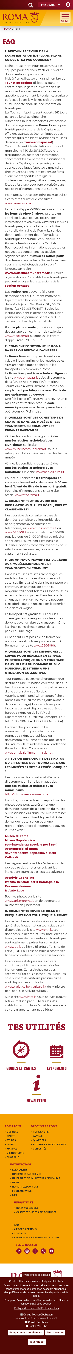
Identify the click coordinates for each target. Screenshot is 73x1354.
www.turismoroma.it (19, 203)
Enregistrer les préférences (25, 1332)
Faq (16, 1225)
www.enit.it (44, 929)
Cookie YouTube (38, 1326)
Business (12, 1131)
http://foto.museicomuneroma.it (28, 794)
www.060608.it (15, 532)
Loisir (10, 1144)
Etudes (11, 1140)
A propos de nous (25, 1229)
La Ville (38, 1136)
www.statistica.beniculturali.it (25, 986)
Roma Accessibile (27, 1208)
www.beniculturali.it (50, 472)
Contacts (20, 1233)
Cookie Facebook (38, 1322)
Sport (11, 1136)
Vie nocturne (15, 1153)
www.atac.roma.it (17, 336)
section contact (17, 285)
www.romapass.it (26, 377)
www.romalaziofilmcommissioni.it (29, 752)
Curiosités (39, 1148)
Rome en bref (41, 1131)
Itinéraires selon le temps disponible (36, 1178)
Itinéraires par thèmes (26, 1174)
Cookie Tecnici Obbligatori (38, 1314)
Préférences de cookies (36, 1274)
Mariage (12, 1148)
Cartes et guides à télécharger (36, 1212)
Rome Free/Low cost (25, 1186)
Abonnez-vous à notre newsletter (36, 1237)
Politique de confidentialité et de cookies (36, 1308)
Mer (14, 1195)
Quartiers (39, 1140)
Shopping (13, 1157)
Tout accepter (55, 1332)
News (15, 1182)
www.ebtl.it (13, 946)
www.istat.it (28, 997)
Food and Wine (22, 1191)
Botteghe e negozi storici (49, 1144)
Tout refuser (37, 1341)
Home (7, 29)
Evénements (20, 1169)
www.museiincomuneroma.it (27, 273)
